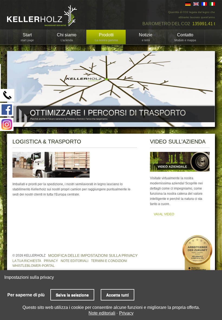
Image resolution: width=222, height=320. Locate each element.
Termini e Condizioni (109, 261)
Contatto (185, 37)
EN (196, 4)
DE (188, 4)
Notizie (145, 37)
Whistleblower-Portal (33, 266)
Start (27, 37)
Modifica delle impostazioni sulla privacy (93, 255)
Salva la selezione (72, 294)
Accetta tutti (117, 294)
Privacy (51, 261)
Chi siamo (66, 37)
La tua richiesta (26, 261)
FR (204, 4)
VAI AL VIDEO (164, 214)
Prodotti (106, 37)
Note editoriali (74, 261)
